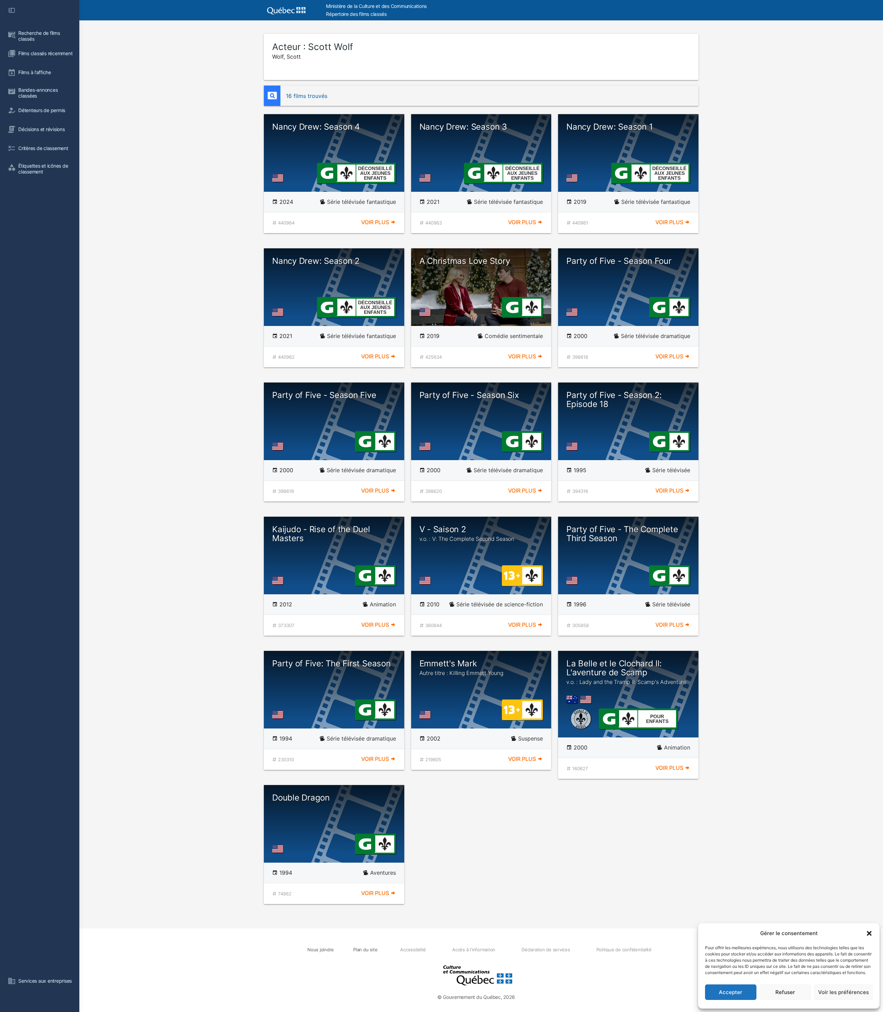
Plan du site (365, 949)
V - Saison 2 (466, 533)
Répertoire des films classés (356, 14)
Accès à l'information (473, 949)
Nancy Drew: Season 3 (463, 127)
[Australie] (573, 699)
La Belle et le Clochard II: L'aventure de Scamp (626, 672)
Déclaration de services (546, 949)
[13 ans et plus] (512, 575)
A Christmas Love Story (464, 261)
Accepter (730, 992)
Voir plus (375, 222)
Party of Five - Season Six (469, 395)
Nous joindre (320, 949)
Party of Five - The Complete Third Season (622, 533)
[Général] (326, 172)
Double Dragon (301, 798)
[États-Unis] (279, 177)
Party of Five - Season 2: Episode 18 (614, 399)
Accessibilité (413, 949)
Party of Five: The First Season (331, 663)
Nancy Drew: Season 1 (609, 127)
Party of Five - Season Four (619, 261)
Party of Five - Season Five (324, 395)
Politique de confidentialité (624, 949)
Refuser (785, 992)
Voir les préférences (843, 992)
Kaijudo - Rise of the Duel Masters (321, 533)
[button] (869, 933)
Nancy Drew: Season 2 (316, 261)
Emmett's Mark (461, 667)
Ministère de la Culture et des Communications (376, 6)
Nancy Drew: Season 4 (316, 127)
